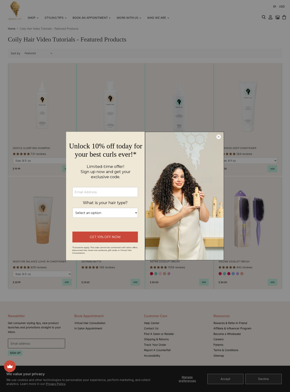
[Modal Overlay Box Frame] (145, 196)
